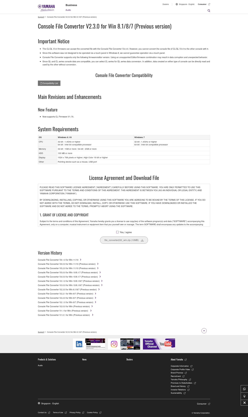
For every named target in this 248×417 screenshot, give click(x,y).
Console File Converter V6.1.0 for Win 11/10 (58, 259)
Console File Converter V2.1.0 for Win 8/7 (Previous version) (65, 302)
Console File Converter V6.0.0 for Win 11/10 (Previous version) (67, 263)
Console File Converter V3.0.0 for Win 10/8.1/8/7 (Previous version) (69, 285)
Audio (68, 9)
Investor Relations (178, 389)
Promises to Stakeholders (181, 382)
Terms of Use (58, 412)
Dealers (166, 4)
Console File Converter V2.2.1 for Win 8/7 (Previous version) (65, 293)
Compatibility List (50, 83)
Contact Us (42, 412)
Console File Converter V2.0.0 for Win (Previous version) (64, 306)
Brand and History (178, 386)
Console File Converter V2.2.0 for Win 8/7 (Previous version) (65, 297)
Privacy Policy (75, 412)
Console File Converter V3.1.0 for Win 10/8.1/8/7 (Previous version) (69, 280)
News (84, 359)
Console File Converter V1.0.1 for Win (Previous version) (64, 314)
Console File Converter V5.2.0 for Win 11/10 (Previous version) (67, 268)
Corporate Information (180, 366)
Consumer (202, 4)
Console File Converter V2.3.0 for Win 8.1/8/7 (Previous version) (67, 289)
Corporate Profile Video (180, 369)
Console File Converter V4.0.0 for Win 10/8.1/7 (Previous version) (68, 276)
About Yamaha (177, 359)
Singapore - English (186, 4)
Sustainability (176, 392)
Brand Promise (177, 372)
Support (41, 17)
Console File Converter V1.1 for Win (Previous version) (63, 310)
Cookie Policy (92, 412)
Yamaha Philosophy (179, 379)
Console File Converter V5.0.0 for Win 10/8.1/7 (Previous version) (68, 272)
